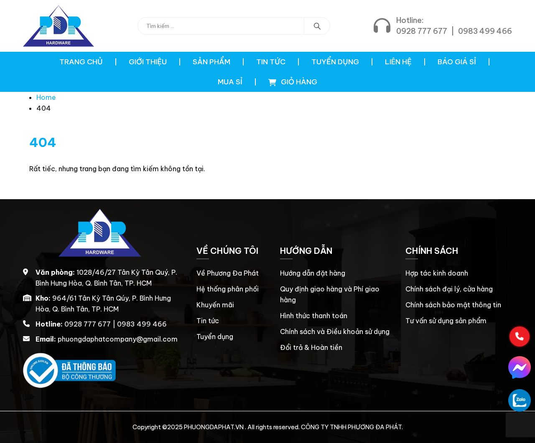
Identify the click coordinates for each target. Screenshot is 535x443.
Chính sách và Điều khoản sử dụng (335, 331)
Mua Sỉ (230, 81)
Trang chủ (81, 61)
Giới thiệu (148, 61)
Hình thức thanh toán (313, 315)
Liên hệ (398, 61)
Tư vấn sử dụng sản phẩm (446, 320)
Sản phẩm (211, 61)
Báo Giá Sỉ (457, 61)
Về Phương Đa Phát (227, 273)
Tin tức (270, 61)
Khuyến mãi (215, 305)
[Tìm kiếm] (317, 26)
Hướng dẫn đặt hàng (312, 273)
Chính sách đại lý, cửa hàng (449, 289)
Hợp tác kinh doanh (436, 273)
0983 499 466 (485, 31)
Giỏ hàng (298, 81)
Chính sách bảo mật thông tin (453, 305)
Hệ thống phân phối (227, 289)
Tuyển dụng (335, 61)
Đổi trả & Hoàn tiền (311, 347)
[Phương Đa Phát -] (58, 26)
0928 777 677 (421, 31)
